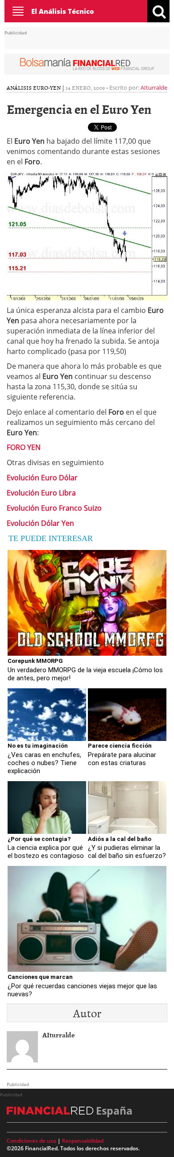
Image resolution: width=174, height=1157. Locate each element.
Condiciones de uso (31, 1141)
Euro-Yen (47, 87)
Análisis (19, 87)
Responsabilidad (83, 1141)
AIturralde (154, 87)
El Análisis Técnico (62, 11)
